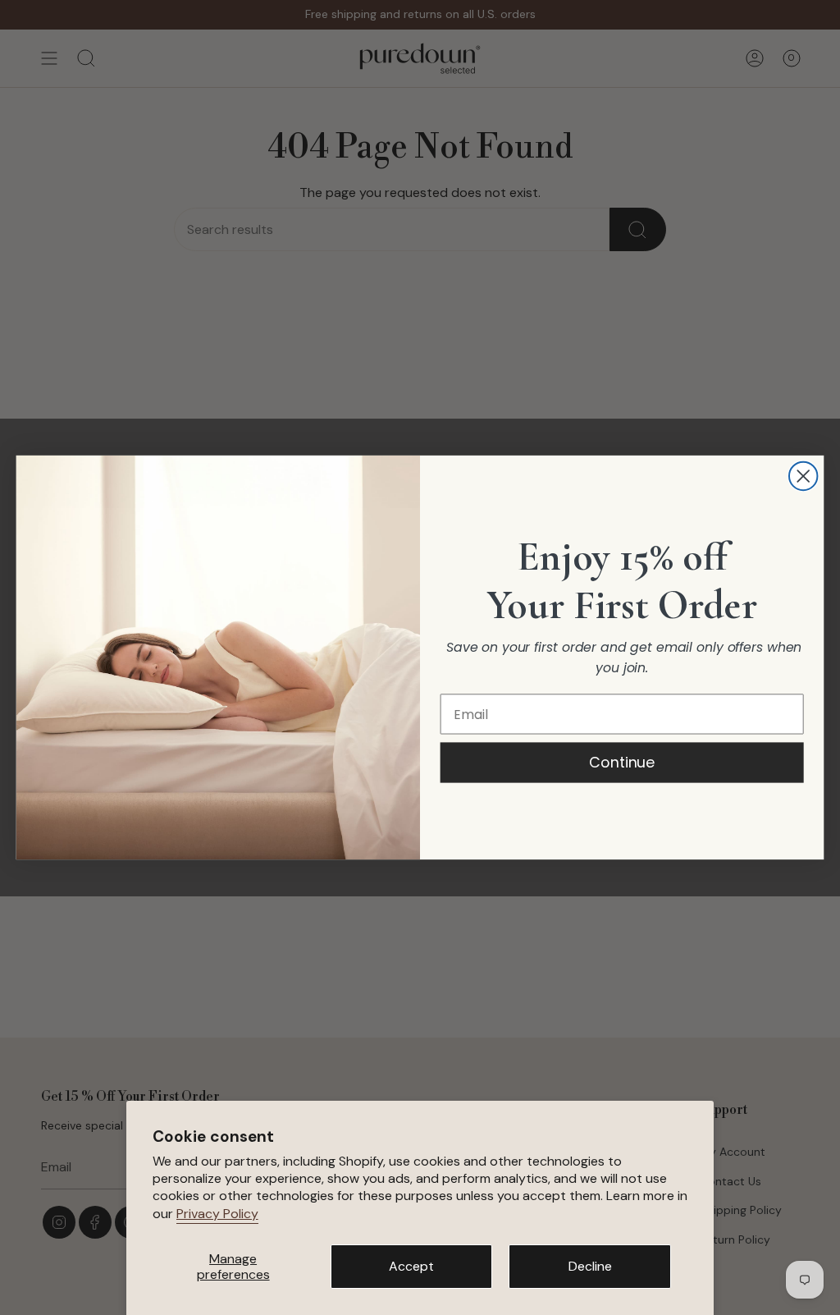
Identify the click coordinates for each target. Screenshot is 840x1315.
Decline (590, 1266)
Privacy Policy (217, 1213)
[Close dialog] (803, 476)
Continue (622, 762)
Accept (411, 1266)
